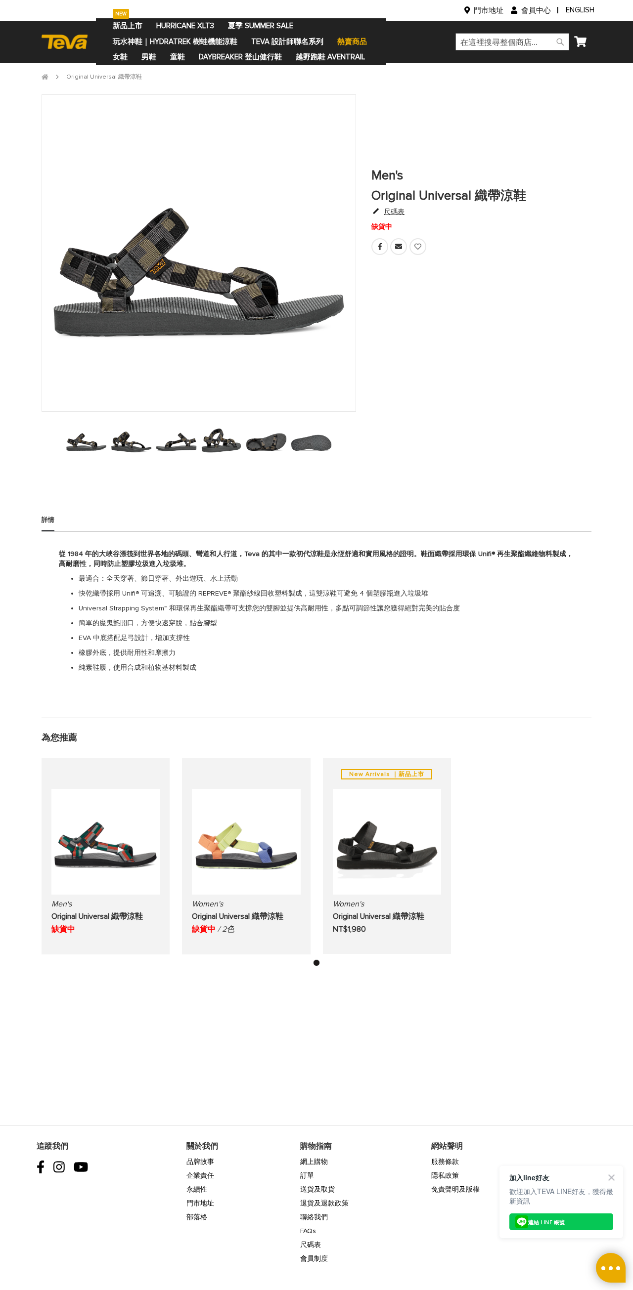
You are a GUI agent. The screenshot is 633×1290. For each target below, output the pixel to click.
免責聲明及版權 (455, 1189)
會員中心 (536, 10)
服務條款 (445, 1162)
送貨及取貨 (317, 1189)
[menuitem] (127, 26)
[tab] (48, 524)
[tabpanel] (86, 439)
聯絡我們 (314, 1217)
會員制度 (314, 1258)
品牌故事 (200, 1162)
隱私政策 (445, 1175)
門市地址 (488, 10)
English (580, 9)
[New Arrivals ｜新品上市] (387, 895)
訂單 (307, 1175)
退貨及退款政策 (324, 1203)
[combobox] (512, 41)
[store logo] (69, 41)
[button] (316, 962)
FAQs (308, 1231)
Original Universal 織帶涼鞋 (97, 916)
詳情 (48, 520)
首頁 (45, 77)
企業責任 (200, 1175)
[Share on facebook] (380, 253)
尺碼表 (310, 1245)
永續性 (196, 1189)
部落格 (196, 1217)
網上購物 (314, 1162)
